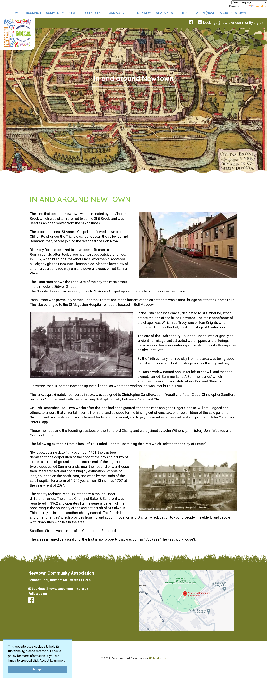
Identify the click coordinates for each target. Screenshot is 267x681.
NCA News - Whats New (155, 13)
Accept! (37, 669)
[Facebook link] (31, 600)
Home (16, 13)
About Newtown (233, 13)
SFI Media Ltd (157, 658)
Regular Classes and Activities (106, 13)
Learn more (57, 660)
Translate (260, 6)
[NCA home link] (17, 34)
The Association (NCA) (196, 13)
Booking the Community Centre (51, 13)
